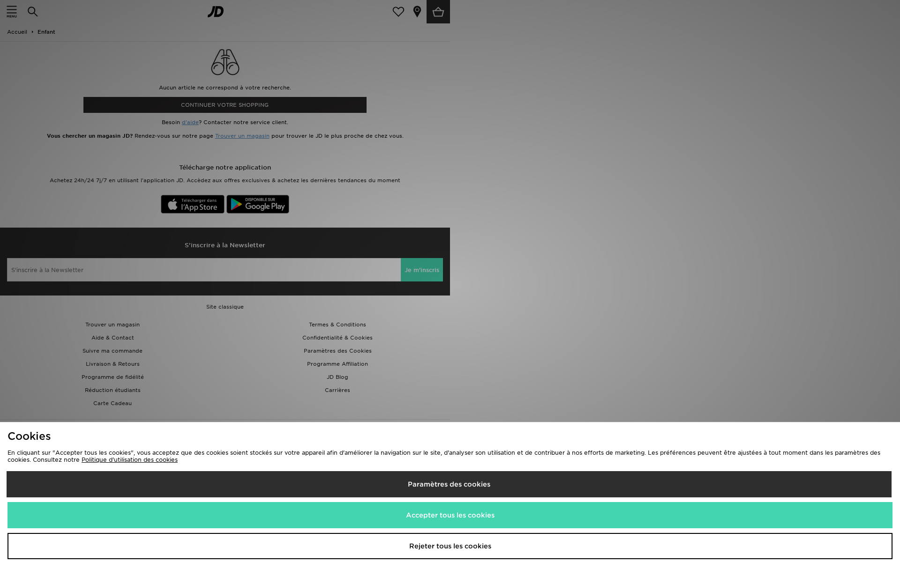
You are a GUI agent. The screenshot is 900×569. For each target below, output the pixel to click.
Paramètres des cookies (449, 484)
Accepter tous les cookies (450, 515)
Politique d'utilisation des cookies (130, 459)
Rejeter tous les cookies (450, 546)
